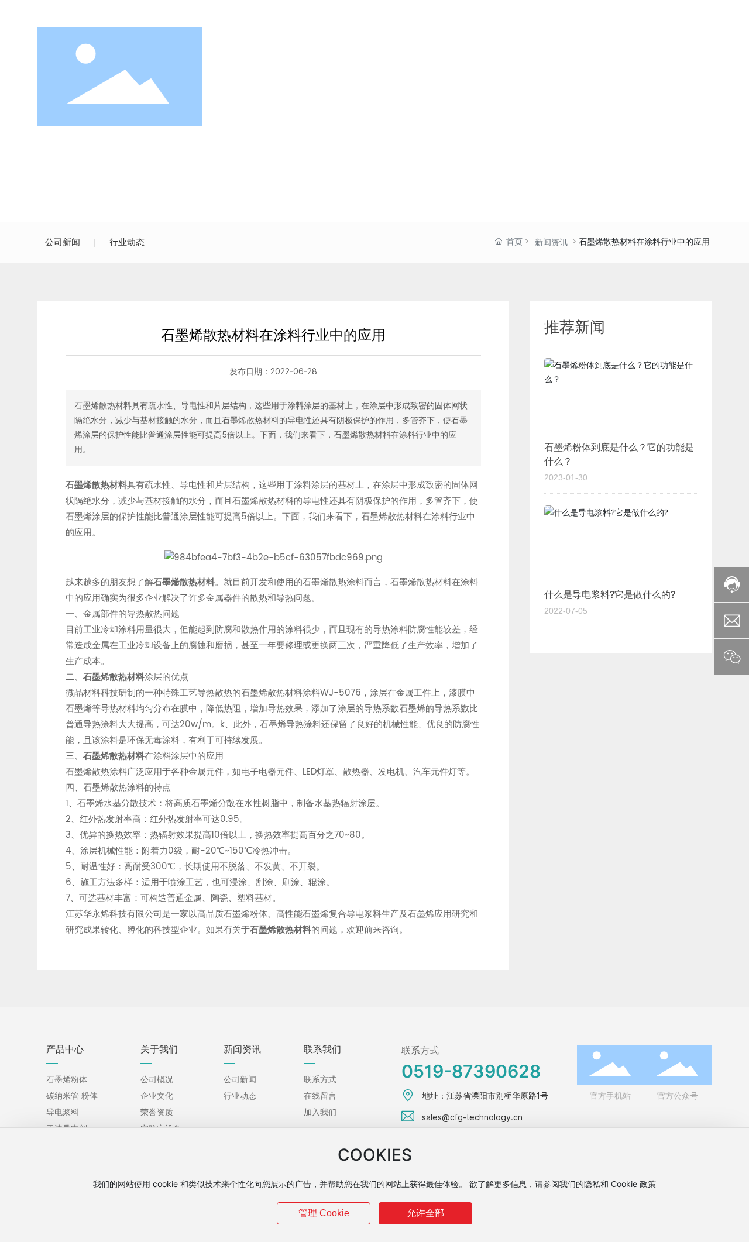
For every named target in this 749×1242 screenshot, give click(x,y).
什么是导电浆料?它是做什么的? (609, 594)
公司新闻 (62, 242)
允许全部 (425, 1213)
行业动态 (127, 242)
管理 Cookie (323, 1213)
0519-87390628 (87, 12)
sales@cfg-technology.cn (226, 12)
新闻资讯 (551, 242)
